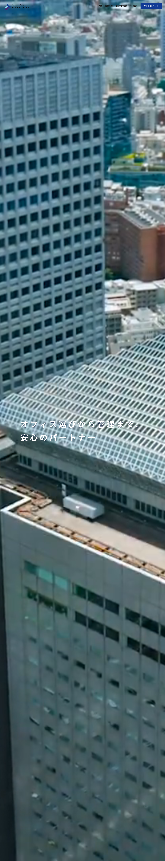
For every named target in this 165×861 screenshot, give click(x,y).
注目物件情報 (121, 6)
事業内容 (109, 6)
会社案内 (133, 6)
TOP (100, 6)
